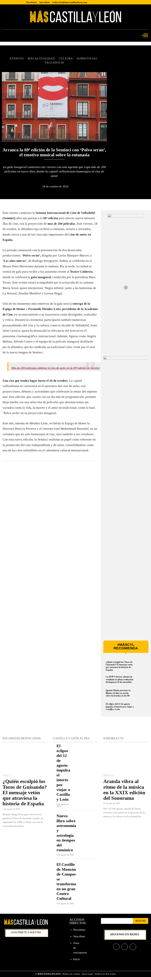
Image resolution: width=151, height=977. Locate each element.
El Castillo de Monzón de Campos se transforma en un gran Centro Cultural (66, 881)
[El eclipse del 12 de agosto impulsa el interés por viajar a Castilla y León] (141, 708)
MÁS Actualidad (41, 58)
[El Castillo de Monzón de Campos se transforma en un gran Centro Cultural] (91, 866)
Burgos (108, 775)
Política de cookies (71, 974)
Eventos (17, 58)
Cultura (66, 58)
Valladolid (54, 62)
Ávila (7, 775)
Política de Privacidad (105, 974)
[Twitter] (133, 947)
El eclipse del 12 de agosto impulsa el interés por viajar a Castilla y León (120, 707)
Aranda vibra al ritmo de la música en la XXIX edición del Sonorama (124, 789)
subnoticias (87, 58)
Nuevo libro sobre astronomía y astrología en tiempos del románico (66, 833)
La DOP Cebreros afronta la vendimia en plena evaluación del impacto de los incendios (119, 679)
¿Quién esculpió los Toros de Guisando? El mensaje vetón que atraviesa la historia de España (119, 666)
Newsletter (79, 929)
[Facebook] (116, 947)
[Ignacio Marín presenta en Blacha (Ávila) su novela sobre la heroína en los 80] (141, 694)
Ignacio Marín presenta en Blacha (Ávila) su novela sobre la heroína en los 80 (118, 693)
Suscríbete (79, 936)
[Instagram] (124, 947)
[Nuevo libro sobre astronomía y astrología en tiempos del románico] (91, 818)
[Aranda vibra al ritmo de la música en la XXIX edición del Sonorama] (125, 758)
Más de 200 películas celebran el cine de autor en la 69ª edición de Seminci (55, 367)
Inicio (76, 959)
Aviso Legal (88, 974)
